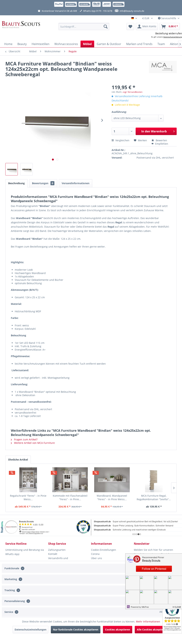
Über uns (96, 558)
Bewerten (161, 140)
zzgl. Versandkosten (132, 91)
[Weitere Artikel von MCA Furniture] (163, 67)
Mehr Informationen (148, 621)
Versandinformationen (75, 183)
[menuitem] (83, 26)
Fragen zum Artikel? (25, 439)
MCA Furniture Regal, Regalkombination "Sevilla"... (154, 497)
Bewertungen (42, 183)
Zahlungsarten (57, 549)
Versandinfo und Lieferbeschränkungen (61, 560)
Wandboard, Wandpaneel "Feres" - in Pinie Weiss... (112, 497)
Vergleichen (122, 140)
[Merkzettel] (130, 26)
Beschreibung (16, 183)
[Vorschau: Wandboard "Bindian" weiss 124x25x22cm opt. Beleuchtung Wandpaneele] (26, 169)
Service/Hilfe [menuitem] (168, 18)
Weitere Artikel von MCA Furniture (34, 443)
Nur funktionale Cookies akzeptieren (75, 629)
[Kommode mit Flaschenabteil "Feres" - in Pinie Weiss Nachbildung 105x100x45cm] (70, 479)
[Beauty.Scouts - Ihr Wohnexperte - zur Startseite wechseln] (21, 26)
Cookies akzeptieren (117, 629)
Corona (95, 554)
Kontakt (52, 554)
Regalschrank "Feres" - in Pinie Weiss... (28, 497)
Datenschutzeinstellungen (30, 629)
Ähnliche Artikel (18, 459)
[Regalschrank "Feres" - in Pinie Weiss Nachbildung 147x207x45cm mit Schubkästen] (28, 479)
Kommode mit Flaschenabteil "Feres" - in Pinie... (70, 497)
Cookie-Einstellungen (103, 549)
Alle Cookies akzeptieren (152, 629)
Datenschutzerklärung (172, 37)
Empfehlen (161, 143)
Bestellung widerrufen (168, 33)
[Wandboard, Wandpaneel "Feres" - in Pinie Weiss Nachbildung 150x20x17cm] (112, 479)
